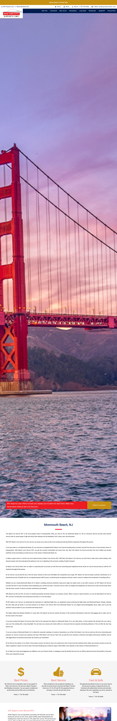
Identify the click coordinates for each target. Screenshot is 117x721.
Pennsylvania (73, 11)
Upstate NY (102, 11)
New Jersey (63, 11)
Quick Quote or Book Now (58, 2)
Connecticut (53, 11)
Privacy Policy (112, 11)
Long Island (82, 11)
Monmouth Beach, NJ (23, 6)
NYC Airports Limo (8, 6)
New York (44, 11)
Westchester (92, 11)
